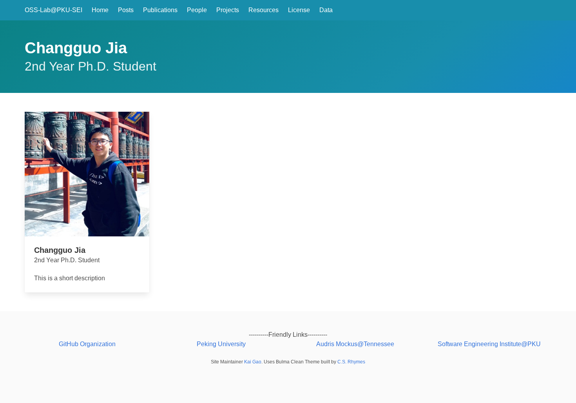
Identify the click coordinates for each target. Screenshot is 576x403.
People (197, 10)
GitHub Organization (87, 344)
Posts (126, 10)
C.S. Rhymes (351, 362)
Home (100, 10)
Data (326, 10)
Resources (263, 10)
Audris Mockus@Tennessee (355, 344)
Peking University (221, 344)
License (299, 10)
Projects (227, 10)
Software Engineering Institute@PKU (489, 344)
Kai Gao (252, 362)
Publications (160, 10)
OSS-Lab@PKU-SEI (53, 10)
